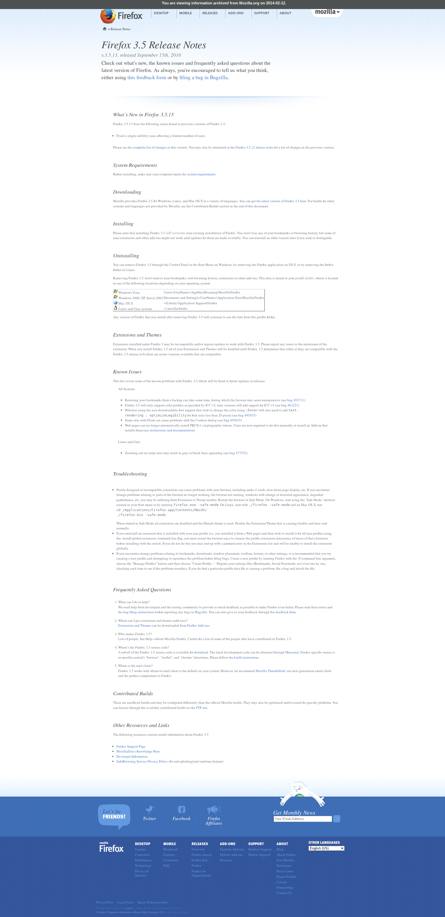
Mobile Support (259, 854)
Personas (226, 860)
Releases (210, 13)
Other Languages (324, 842)
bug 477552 (237, 453)
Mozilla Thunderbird (270, 670)
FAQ (166, 865)
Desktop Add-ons (232, 849)
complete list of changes (150, 147)
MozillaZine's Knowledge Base (138, 751)
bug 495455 (246, 415)
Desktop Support (260, 849)
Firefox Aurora (202, 854)
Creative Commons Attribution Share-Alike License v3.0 (130, 912)
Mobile (185, 13)
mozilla (326, 12)
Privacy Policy (105, 902)
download (201, 652)
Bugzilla (201, 612)
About (285, 13)
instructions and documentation (172, 430)
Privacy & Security (142, 873)
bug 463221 (289, 405)
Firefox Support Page (131, 746)
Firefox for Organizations (201, 873)
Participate (284, 865)
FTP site (201, 707)
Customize (142, 854)
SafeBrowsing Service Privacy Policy (142, 761)
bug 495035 (232, 420)
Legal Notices (126, 902)
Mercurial (292, 652)
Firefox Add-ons (198, 625)
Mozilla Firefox (121, 15)
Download (170, 849)
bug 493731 (295, 400)
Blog (280, 849)
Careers (282, 882)
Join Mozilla (285, 860)
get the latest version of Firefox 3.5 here (278, 201)
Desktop (161, 13)
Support (261, 13)
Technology (143, 865)
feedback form (286, 612)
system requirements (201, 174)
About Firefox (286, 854)
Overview (198, 849)
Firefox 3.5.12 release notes (254, 147)
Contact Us (284, 892)
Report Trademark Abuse (153, 902)
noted (128, 908)
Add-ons (236, 13)
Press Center (285, 871)
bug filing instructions (138, 612)
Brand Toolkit (286, 876)
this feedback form (146, 77)
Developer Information (132, 756)
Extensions (126, 625)
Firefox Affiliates (214, 820)
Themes (145, 625)
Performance (143, 860)
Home (105, 28)
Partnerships (285, 887)
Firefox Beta (200, 860)
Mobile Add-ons (231, 854)
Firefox (112, 847)
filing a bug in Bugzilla (203, 77)
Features (141, 849)
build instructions (246, 657)
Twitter (149, 818)
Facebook (182, 818)
